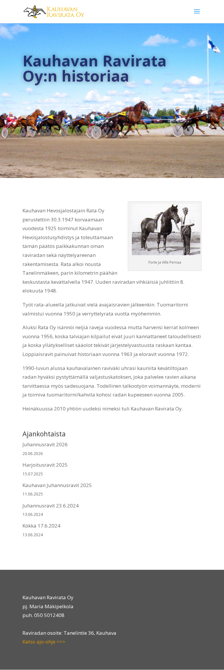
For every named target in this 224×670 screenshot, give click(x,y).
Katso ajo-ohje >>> (43, 641)
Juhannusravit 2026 (45, 444)
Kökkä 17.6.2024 (41, 525)
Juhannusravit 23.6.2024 (50, 505)
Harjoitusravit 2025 (45, 464)
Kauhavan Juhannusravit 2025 (57, 485)
